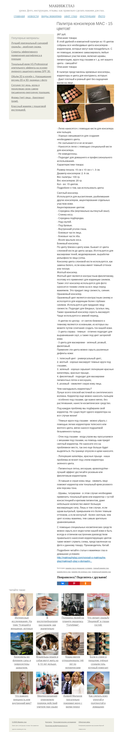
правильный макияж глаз (101, 571)
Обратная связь (84, 722)
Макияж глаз (61, 5)
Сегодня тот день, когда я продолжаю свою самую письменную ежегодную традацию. (30, 89)
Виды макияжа (51, 16)
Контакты (48, 722)
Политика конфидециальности (56, 725)
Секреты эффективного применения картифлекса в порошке (26, 55)
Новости (33, 16)
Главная (19, 16)
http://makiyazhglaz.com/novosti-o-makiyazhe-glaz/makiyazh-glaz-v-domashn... (81, 559)
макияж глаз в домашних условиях (79, 568)
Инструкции (87, 16)
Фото (101, 16)
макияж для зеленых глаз (81, 571)
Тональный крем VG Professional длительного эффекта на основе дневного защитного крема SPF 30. (31, 68)
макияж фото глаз (64, 571)
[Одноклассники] (85, 583)
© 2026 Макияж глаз (19, 722)
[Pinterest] (74, 583)
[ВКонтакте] (62, 583)
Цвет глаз (70, 16)
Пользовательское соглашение (64, 722)
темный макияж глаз (101, 568)
